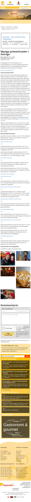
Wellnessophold (19, 458)
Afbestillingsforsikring (21, 476)
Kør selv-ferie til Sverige (6, 473)
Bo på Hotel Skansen (6, 158)
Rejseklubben (9, 26)
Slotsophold (19, 451)
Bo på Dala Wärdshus (6, 141)
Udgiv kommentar (8, 334)
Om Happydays (4, 451)
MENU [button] (2, 7)
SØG (27, 356)
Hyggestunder (15, 434)
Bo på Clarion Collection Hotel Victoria (11, 199)
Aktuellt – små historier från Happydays (10, 28)
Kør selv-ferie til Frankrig (6, 470)
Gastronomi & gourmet (17, 435)
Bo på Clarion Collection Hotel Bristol (11, 187)
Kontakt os (3, 459)
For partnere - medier (6, 452)
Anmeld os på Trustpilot (21, 467)
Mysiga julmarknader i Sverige (8, 29)
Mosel (10, 433)
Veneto (16, 421)
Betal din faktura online (21, 472)
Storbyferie (18, 459)
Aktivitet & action (8, 421)
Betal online (3, 457)
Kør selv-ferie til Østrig (6, 469)
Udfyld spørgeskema (21, 474)
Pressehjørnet (4, 458)
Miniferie (18, 452)
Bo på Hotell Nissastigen (7, 209)
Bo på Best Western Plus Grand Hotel (11, 220)
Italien (17, 432)
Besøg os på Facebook (21, 469)
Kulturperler (23, 419)
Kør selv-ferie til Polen (6, 476)
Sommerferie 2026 (20, 455)
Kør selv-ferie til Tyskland (6, 472)
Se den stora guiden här (7, 70)
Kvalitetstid (10, 420)
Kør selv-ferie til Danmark (6, 474)
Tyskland (20, 421)
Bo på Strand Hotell (6, 176)
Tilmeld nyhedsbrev (20, 477)
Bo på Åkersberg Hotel (7, 236)
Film (2, 455)
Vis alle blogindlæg (6, 390)
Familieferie (18, 461)
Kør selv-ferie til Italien (6, 467)
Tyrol (20, 432)
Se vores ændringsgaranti (22, 473)
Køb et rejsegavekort (21, 470)
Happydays (3, 26)
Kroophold (18, 454)
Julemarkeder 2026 (20, 457)
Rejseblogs (15, 26)
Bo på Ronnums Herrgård (8, 174)
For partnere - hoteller (6, 454)
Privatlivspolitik (15, 488)
